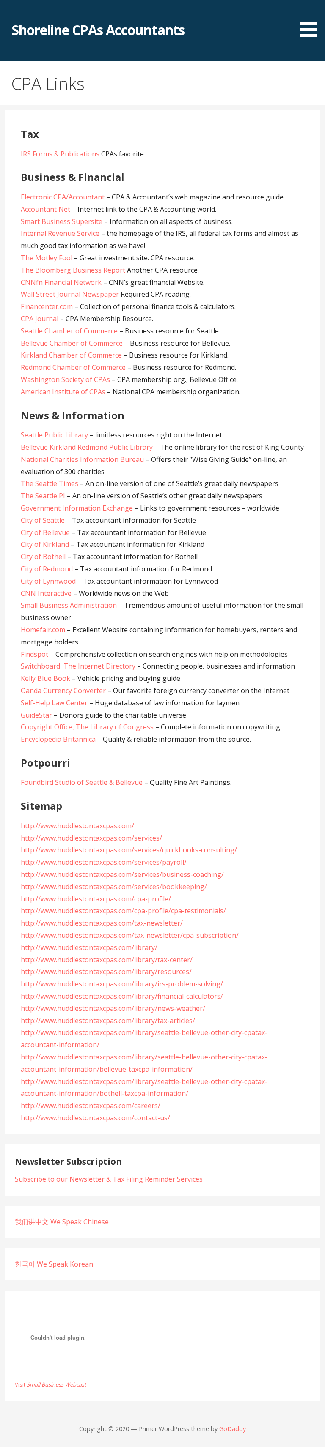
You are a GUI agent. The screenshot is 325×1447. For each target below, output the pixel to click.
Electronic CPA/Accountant (63, 197)
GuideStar (36, 715)
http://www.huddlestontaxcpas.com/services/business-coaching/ (122, 874)
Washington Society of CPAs (65, 379)
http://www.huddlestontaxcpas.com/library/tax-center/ (107, 959)
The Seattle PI (43, 495)
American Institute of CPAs (63, 391)
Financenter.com (47, 306)
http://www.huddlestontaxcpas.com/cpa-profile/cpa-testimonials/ (123, 910)
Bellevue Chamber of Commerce (72, 343)
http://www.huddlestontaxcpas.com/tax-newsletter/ (102, 923)
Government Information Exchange (77, 508)
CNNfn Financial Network (61, 282)
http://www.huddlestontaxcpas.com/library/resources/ (106, 971)
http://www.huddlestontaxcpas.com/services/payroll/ (104, 862)
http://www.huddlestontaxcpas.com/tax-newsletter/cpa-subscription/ (130, 935)
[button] (311, 20)
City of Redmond (47, 568)
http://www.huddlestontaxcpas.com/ (77, 825)
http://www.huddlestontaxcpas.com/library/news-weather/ (113, 1008)
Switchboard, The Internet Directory (78, 666)
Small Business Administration (69, 605)
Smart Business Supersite (61, 221)
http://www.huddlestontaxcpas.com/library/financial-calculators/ (122, 996)
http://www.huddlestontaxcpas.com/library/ (89, 947)
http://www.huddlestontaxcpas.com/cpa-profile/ (96, 899)
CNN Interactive (46, 593)
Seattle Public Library (54, 435)
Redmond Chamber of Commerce (73, 367)
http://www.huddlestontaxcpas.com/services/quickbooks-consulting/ (129, 850)
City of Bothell (43, 556)
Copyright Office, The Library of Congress (87, 727)
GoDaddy (232, 1429)
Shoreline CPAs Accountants (98, 30)
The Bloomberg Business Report (73, 270)
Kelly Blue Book (45, 678)
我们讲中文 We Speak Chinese (62, 1221)
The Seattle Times (49, 483)
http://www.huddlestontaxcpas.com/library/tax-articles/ (108, 1020)
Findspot (34, 654)
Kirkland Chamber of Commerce (71, 355)
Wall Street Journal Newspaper (70, 294)
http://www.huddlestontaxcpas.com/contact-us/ (95, 1117)
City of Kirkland (45, 544)
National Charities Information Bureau (82, 459)
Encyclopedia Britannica (58, 739)
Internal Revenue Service (60, 233)
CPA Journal (39, 318)
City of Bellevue (45, 532)
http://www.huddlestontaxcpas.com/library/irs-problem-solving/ (122, 983)
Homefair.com (43, 629)
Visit (50, 1384)
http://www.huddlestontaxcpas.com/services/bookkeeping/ (114, 886)
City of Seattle (43, 520)
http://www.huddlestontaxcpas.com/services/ (91, 838)
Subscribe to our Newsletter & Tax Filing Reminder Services (109, 1179)
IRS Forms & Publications (60, 153)
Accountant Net (45, 209)
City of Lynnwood (48, 581)
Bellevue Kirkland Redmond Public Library (87, 447)
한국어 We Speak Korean (54, 1264)
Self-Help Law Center (54, 702)
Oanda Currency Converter (63, 690)
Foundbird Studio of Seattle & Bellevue (82, 782)
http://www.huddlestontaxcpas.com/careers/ (90, 1105)
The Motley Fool (46, 257)
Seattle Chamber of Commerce (69, 331)
